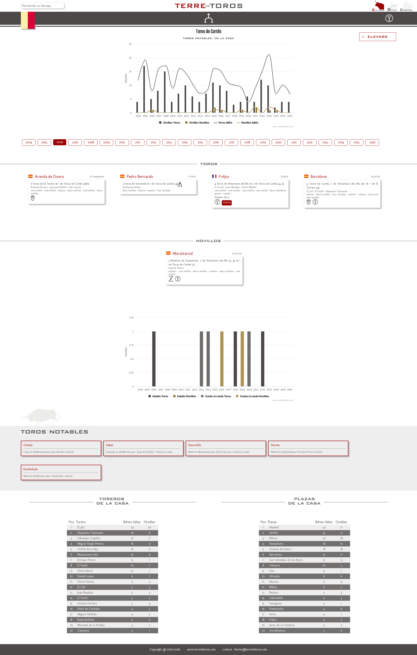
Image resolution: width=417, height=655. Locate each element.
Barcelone (319, 176)
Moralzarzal (183, 253)
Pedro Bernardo (140, 176)
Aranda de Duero (49, 176)
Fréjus (224, 176)
